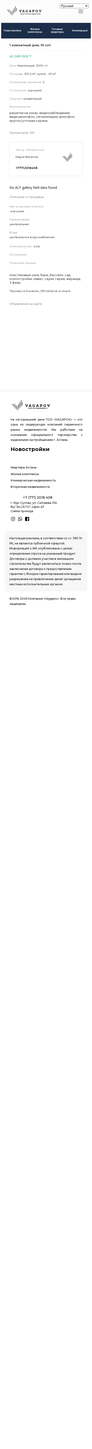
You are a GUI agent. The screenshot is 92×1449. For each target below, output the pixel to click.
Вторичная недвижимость (30, 487)
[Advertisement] (46, 824)
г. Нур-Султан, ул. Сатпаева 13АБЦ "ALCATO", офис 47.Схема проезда (34, 507)
